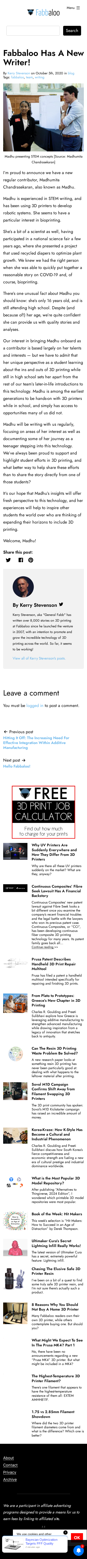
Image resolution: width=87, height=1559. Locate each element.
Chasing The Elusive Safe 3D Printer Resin (56, 1271)
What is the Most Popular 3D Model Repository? (56, 1180)
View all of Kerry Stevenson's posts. (39, 658)
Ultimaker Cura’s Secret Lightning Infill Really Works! (56, 1243)
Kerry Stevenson (19, 73)
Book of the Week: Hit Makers (57, 1214)
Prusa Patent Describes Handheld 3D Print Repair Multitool (54, 963)
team (29, 77)
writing (39, 77)
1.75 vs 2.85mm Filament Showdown (53, 1414)
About (8, 1458)
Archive (10, 1479)
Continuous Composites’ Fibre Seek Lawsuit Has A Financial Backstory (57, 891)
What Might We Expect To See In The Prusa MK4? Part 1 (57, 1342)
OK (77, 1538)
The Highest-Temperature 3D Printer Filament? (56, 1378)
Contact (10, 1465)
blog (71, 73)
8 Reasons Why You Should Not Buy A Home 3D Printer (55, 1307)
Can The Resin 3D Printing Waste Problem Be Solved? (55, 1051)
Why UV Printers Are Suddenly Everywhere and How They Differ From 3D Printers (54, 852)
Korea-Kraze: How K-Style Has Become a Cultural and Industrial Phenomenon (57, 1134)
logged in (35, 706)
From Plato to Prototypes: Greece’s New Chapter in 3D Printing (56, 1000)
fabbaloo (17, 77)
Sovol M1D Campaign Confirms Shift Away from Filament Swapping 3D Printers (53, 1091)
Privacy (9, 1472)
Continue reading (51, 947)
